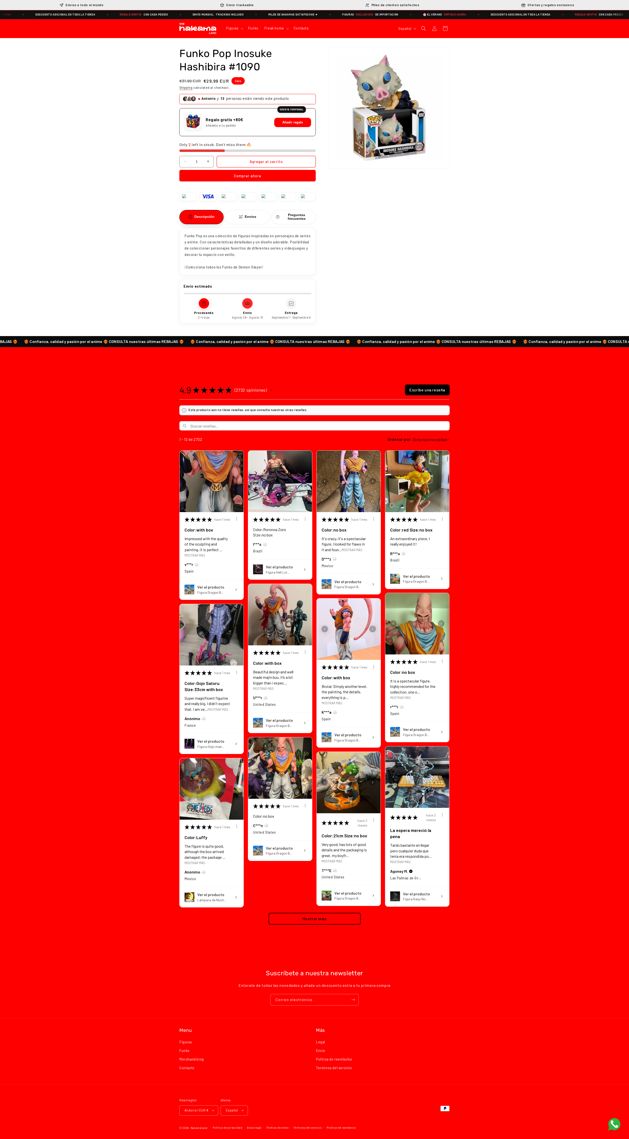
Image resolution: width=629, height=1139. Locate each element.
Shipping (186, 87)
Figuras (185, 1042)
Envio (320, 1050)
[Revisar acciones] (236, 519)
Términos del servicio (307, 1127)
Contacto (187, 1068)
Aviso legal (254, 1127)
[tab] (201, 217)
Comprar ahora (247, 175)
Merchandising (191, 1059)
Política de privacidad (227, 1127)
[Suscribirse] (353, 1000)
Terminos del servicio (334, 1068)
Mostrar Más (195, 555)
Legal (320, 1042)
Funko (184, 1050)
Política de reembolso (341, 1127)
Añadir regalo (292, 122)
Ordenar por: (400, 439)
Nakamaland (199, 1127)
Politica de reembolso (334, 1059)
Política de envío (278, 1127)
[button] (234, 28)
